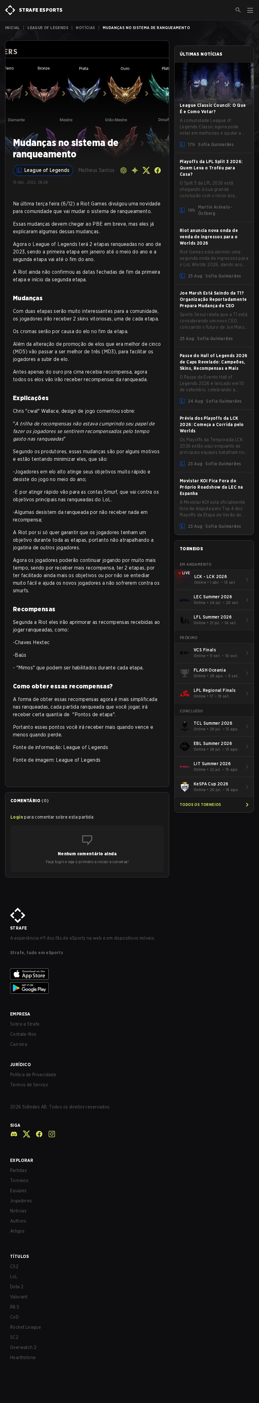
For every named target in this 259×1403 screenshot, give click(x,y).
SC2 (14, 1337)
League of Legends (47, 27)
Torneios (19, 1180)
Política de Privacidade (33, 1074)
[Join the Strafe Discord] (14, 1134)
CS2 (14, 1266)
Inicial (12, 27)
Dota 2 (16, 1286)
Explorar (21, 1160)
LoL (13, 1276)
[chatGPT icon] (123, 170)
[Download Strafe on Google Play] (129, 988)
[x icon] (146, 170)
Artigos (17, 1231)
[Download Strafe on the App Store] (129, 974)
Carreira (18, 1044)
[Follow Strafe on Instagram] (49, 1134)
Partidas (18, 1170)
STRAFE (18, 927)
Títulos (19, 1256)
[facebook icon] (157, 170)
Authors (18, 1220)
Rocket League (25, 1327)
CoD (14, 1317)
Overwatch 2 (23, 1347)
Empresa (20, 1013)
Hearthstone (23, 1357)
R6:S (15, 1306)
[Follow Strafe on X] (24, 1134)
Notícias (85, 27)
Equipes (18, 1190)
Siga (15, 1125)
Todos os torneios (200, 804)
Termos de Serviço (29, 1084)
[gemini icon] (135, 170)
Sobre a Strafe (25, 1024)
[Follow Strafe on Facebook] (36, 1134)
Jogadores (21, 1200)
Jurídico (20, 1064)
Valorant (18, 1296)
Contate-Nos (23, 1034)
